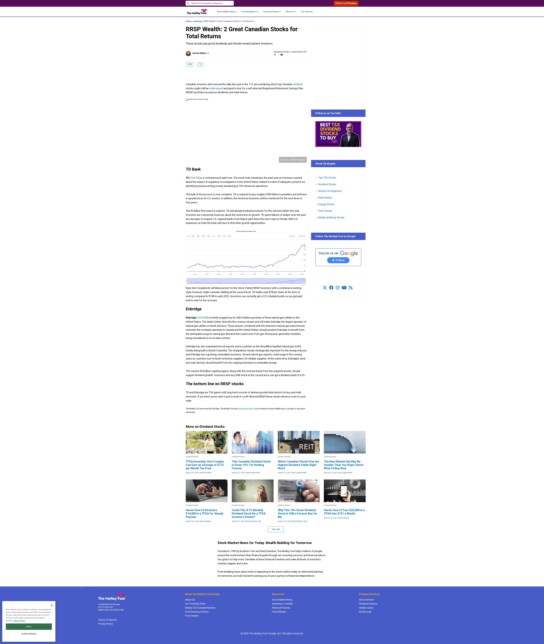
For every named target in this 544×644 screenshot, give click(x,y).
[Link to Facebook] (331, 288)
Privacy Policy (105, 623)
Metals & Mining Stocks (331, 217)
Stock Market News (226, 11)
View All (276, 529)
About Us (290, 11)
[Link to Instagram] (337, 288)
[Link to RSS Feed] (350, 288)
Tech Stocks (325, 210)
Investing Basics (249, 11)
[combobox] (229, 3)
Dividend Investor (368, 603)
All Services (365, 611)
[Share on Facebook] (275, 55)
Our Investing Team (195, 603)
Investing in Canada (282, 603)
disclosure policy (246, 409)
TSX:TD (194, 177)
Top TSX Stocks (327, 177)
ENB (190, 64)
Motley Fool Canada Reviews (200, 607)
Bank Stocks (325, 197)
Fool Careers (192, 615)
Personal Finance (271, 11)
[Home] (81, 588)
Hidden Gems (366, 607)
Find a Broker (279, 611)
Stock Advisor (366, 599)
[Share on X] (278, 55)
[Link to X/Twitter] (324, 288)
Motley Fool (346, 3)
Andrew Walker (199, 53)
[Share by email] (281, 55)
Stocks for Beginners (330, 190)
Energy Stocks (326, 204)
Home (188, 21)
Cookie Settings (29, 634)
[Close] (52, 605)
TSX (251, 84)
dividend (297, 84)
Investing (197, 21)
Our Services (307, 11)
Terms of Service (107, 619)
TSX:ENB (203, 317)
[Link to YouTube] (344, 288)
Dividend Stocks (327, 184)
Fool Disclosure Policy (197, 611)
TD (200, 64)
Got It (28, 626)
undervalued (216, 88)
